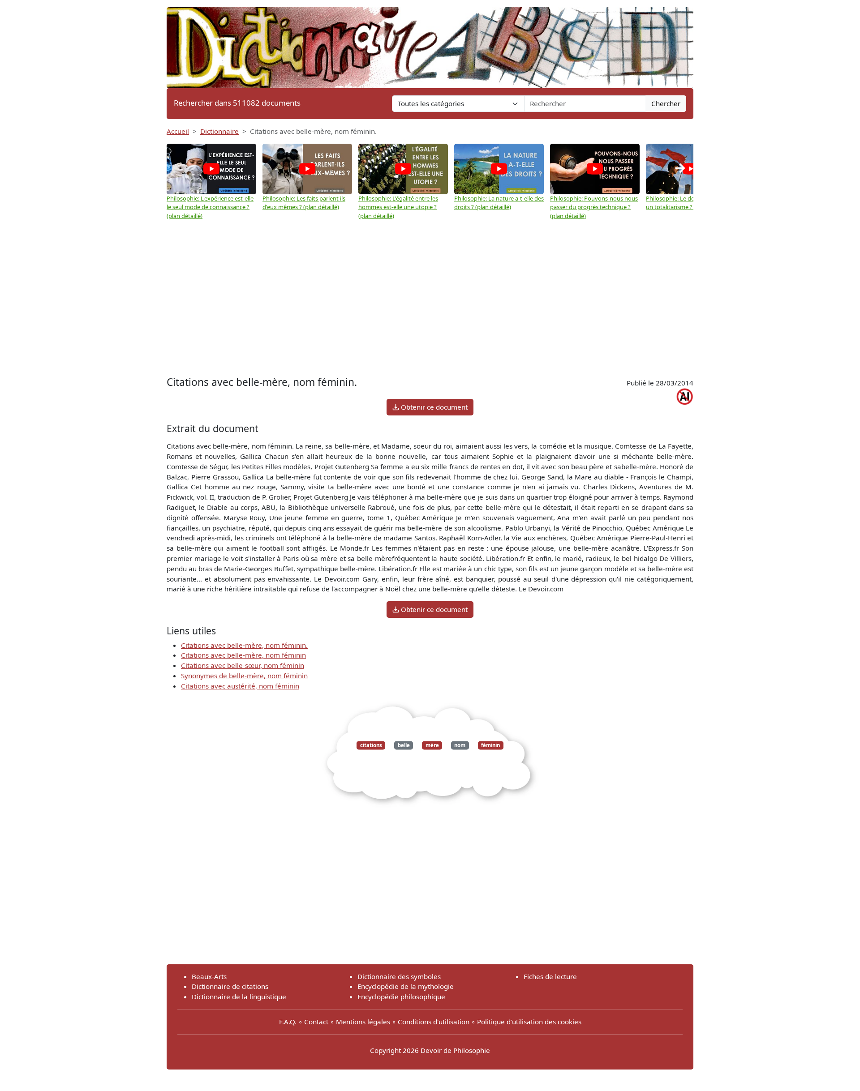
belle (404, 745)
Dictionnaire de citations (230, 986)
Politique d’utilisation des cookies (529, 1021)
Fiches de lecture (550, 976)
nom (459, 745)
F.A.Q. (288, 1021)
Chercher (665, 103)
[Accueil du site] (430, 43)
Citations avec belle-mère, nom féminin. (244, 645)
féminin (490, 745)
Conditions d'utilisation (433, 1021)
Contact (316, 1021)
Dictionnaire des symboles (399, 976)
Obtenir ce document (433, 406)
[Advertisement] (430, 306)
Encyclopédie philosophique (401, 996)
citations (371, 745)
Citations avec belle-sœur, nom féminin (242, 665)
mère (432, 745)
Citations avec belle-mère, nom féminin (243, 654)
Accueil (178, 131)
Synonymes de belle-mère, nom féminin (244, 675)
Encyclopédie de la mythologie (405, 986)
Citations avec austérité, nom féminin (240, 685)
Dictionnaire (219, 131)
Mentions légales (363, 1021)
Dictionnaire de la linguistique (239, 996)
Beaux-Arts (209, 976)
